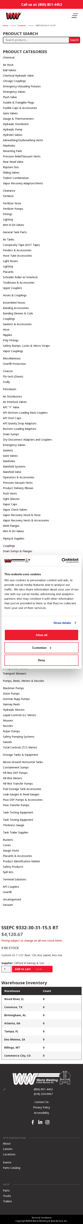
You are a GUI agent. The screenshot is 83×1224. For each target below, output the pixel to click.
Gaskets (8, 450)
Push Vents (10, 493)
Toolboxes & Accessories (19, 282)
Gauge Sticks (11, 850)
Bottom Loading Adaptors (19, 429)
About (7, 1143)
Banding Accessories (16, 308)
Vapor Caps (10, 504)
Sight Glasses (11, 499)
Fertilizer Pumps (13, 208)
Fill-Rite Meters (12, 778)
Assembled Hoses (14, 302)
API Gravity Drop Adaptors (19, 423)
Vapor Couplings (13, 351)
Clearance (9, 190)
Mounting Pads (12, 151)
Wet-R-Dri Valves (13, 225)
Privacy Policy (41, 1107)
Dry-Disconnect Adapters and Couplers (27, 439)
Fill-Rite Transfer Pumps (18, 783)
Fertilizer (8, 196)
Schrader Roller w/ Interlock (20, 277)
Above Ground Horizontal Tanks (23, 762)
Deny (41, 660)
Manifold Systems (14, 466)
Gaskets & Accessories (17, 324)
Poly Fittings (11, 340)
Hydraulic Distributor (16, 124)
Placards (8, 272)
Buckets (8, 840)
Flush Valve (10, 97)
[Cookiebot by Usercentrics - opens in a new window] (62, 560)
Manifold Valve (12, 472)
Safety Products (13, 866)
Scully (6, 382)
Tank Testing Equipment (18, 812)
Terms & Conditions (41, 1217)
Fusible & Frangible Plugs (18, 102)
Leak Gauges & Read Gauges (21, 794)
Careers (8, 1149)
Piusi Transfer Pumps (16, 805)
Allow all (41, 635)
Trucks (7, 1196)
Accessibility (41, 1113)
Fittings (7, 214)
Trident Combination (16, 178)
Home (5, 26)
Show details (62, 622)
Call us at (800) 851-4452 (41, 4)
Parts (6, 1190)
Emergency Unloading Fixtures (22, 86)
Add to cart (23, 969)
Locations (9, 1154)
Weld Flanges (11, 526)
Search (74, 40)
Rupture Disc (11, 167)
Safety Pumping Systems (18, 736)
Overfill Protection (14, 364)
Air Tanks (8, 239)
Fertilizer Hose (12, 203)
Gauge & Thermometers (18, 118)
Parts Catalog (11, 1167)
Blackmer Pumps (13, 688)
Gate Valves (10, 113)
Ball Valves (9, 70)
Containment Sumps (16, 767)
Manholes (9, 145)
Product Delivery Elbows (18, 488)
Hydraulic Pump (12, 129)
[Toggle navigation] (74, 16)
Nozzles (8, 726)
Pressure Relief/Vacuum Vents (22, 156)
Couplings (9, 319)
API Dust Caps (12, 418)
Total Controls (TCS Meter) (20, 747)
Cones (7, 845)
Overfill (7, 892)
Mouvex (8, 720)
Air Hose (8, 65)
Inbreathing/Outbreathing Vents (23, 140)
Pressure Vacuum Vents (18, 482)
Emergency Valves (14, 92)
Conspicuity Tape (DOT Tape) (21, 245)
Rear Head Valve (13, 162)
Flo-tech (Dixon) (13, 376)
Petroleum (9, 389)
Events (7, 1162)
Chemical (8, 57)
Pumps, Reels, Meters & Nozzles (23, 681)
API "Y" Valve (11, 407)
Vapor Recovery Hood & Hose (22, 515)
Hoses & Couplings (15, 295)
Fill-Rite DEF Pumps (15, 773)
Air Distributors (12, 396)
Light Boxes (10, 261)
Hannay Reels (11, 704)
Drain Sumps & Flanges (17, 551)
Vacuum (8, 905)
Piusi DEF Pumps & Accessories (23, 800)
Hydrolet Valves (12, 135)
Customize (39, 647)
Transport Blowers (14, 673)
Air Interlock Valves (15, 402)
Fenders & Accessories (17, 250)
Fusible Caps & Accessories (20, 108)
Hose (6, 329)
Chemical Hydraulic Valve (18, 75)
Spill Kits (8, 872)
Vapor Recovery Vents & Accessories (26, 520)
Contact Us (42, 1102)
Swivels (7, 742)
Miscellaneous (12, 358)
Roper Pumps (11, 731)
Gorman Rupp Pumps (16, 699)
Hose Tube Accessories (17, 255)
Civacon (8, 371)
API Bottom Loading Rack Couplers (25, 412)
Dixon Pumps (11, 693)
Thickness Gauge (13, 825)
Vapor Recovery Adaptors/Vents (23, 183)
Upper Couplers (12, 288)
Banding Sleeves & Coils (18, 313)
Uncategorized (12, 899)
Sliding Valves (11, 172)
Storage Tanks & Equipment (20, 754)
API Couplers (11, 886)
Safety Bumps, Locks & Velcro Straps (26, 345)
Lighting (8, 219)
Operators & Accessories (18, 477)
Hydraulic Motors (14, 709)
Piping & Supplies (13, 538)
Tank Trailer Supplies (15, 832)
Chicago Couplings (14, 81)
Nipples (7, 335)
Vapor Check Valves (15, 509)
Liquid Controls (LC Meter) (19, 715)
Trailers (7, 1201)
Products (22, 26)
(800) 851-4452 (43, 1089)
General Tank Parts (15, 232)
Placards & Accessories (17, 856)
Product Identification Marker (21, 861)
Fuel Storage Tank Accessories (22, 789)
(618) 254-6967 (43, 1094)
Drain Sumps (11, 434)
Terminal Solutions (14, 879)
